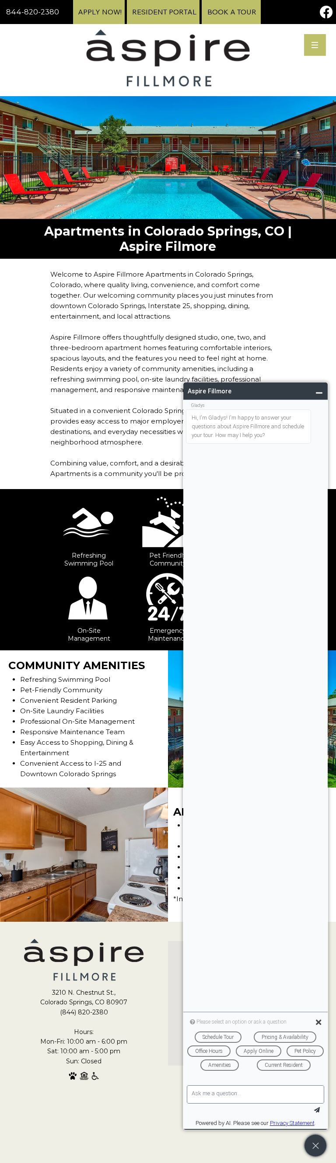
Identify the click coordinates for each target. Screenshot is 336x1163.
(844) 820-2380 (84, 1012)
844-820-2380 (32, 11)
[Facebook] (326, 12)
